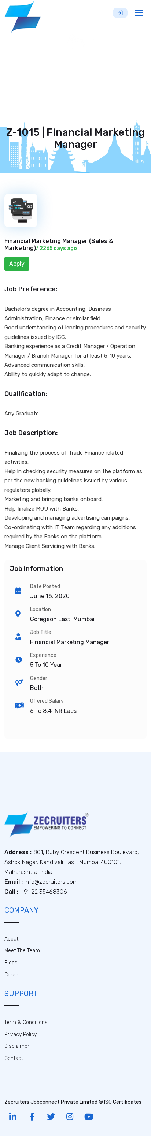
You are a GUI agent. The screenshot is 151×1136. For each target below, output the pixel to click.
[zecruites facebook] (31, 1117)
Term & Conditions (26, 1022)
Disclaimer (16, 1046)
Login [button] (120, 13)
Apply (17, 263)
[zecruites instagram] (70, 1117)
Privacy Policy (20, 1034)
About (11, 939)
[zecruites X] (51, 1117)
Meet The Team (22, 951)
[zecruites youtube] (89, 1117)
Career (12, 975)
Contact (13, 1058)
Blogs (11, 963)
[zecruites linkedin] (12, 1117)
